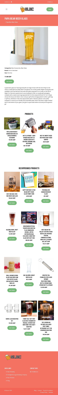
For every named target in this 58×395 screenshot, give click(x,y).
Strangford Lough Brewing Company (17, 375)
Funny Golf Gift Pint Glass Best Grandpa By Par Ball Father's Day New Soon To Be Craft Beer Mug (29, 323)
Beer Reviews (10, 377)
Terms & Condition (48, 390)
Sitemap (51, 392)
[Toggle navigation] (6, 9)
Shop (49, 9)
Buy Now (9, 81)
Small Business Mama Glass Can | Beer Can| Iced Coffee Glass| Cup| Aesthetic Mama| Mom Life (12, 279)
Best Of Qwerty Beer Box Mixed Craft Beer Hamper (46, 137)
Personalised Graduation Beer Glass (46, 192)
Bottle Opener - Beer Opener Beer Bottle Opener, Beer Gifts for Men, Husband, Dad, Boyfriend (29, 139)
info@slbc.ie (50, 2)
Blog (8, 380)
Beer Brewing (11, 372)
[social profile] (11, 2)
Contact (40, 390)
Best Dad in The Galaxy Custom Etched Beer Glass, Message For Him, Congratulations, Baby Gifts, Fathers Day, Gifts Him (45, 235)
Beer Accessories (16, 68)
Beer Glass (24, 68)
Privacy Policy (43, 392)
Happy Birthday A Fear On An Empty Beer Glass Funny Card (29, 192)
